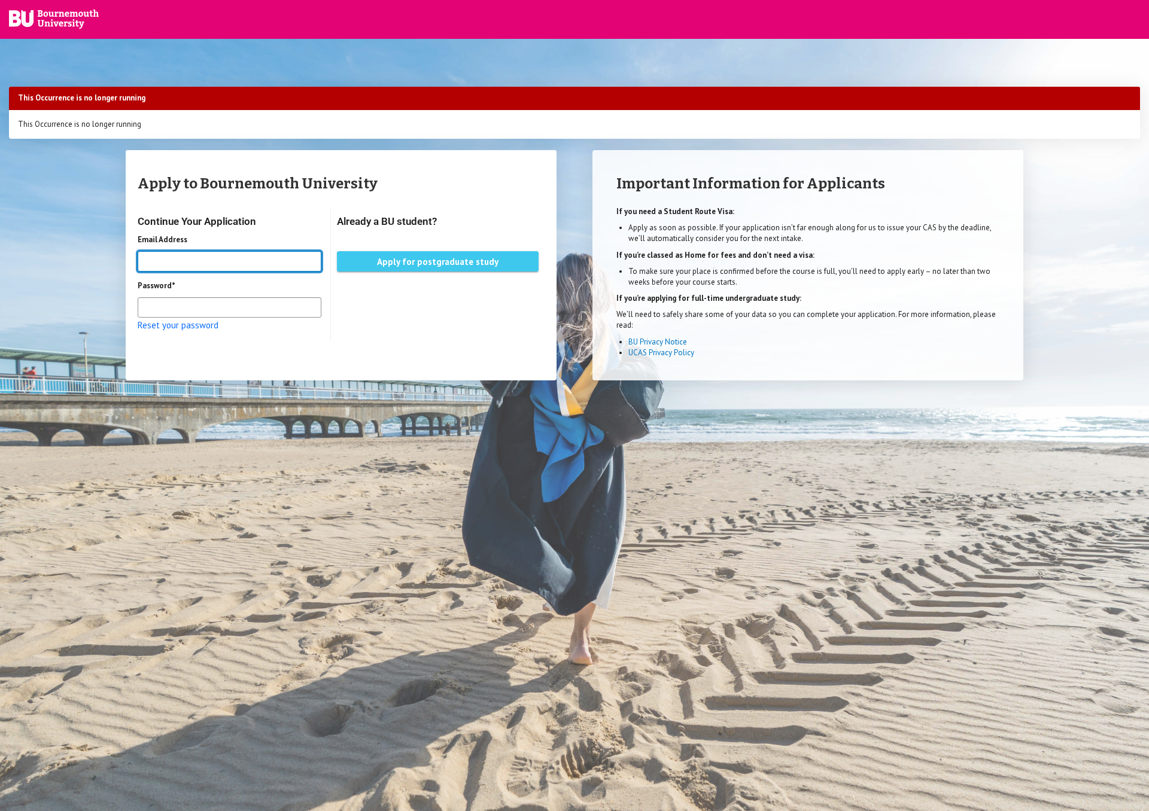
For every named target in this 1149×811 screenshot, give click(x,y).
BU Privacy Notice (657, 342)
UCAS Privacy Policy (661, 352)
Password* (156, 286)
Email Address (162, 239)
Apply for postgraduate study (437, 261)
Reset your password (178, 325)
